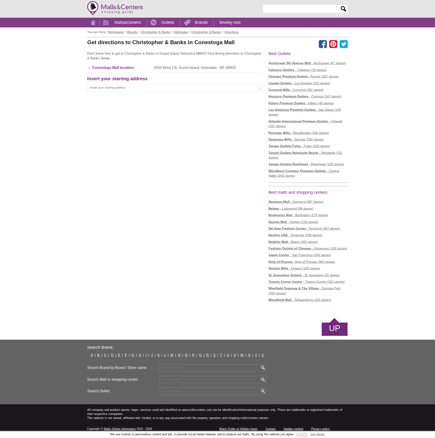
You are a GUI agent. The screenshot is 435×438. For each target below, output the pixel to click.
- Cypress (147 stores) (304, 96)
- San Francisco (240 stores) (299, 255)
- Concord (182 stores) (296, 90)
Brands (201, 22)
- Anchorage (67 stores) (307, 63)
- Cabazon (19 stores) (297, 70)
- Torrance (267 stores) (304, 228)
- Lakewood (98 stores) (290, 208)
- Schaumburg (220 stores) (299, 300)
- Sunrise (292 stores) (296, 139)
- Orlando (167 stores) (305, 123)
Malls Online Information (120, 429)
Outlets (167, 22)
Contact (271, 429)
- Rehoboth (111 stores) (305, 155)
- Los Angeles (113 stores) (299, 83)
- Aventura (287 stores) (296, 201)
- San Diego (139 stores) (304, 112)
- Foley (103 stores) (299, 146)
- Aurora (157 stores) (303, 76)
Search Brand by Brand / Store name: (117, 368)
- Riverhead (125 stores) (306, 164)
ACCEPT (302, 434)
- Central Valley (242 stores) (303, 173)
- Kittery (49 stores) (301, 103)
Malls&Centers (127, 22)
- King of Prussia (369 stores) (301, 262)
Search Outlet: (98, 391)
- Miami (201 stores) (293, 242)
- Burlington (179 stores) (298, 215)
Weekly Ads (230, 22)
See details (317, 434)
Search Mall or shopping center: (112, 379)
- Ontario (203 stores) (294, 268)
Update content (293, 429)
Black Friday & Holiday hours (238, 429)
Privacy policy (320, 429)
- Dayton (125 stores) (293, 222)
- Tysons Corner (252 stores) (306, 281)
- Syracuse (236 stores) (295, 235)
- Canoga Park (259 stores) (304, 290)
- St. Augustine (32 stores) (304, 275)
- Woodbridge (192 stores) (298, 133)
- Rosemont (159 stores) (307, 248)
